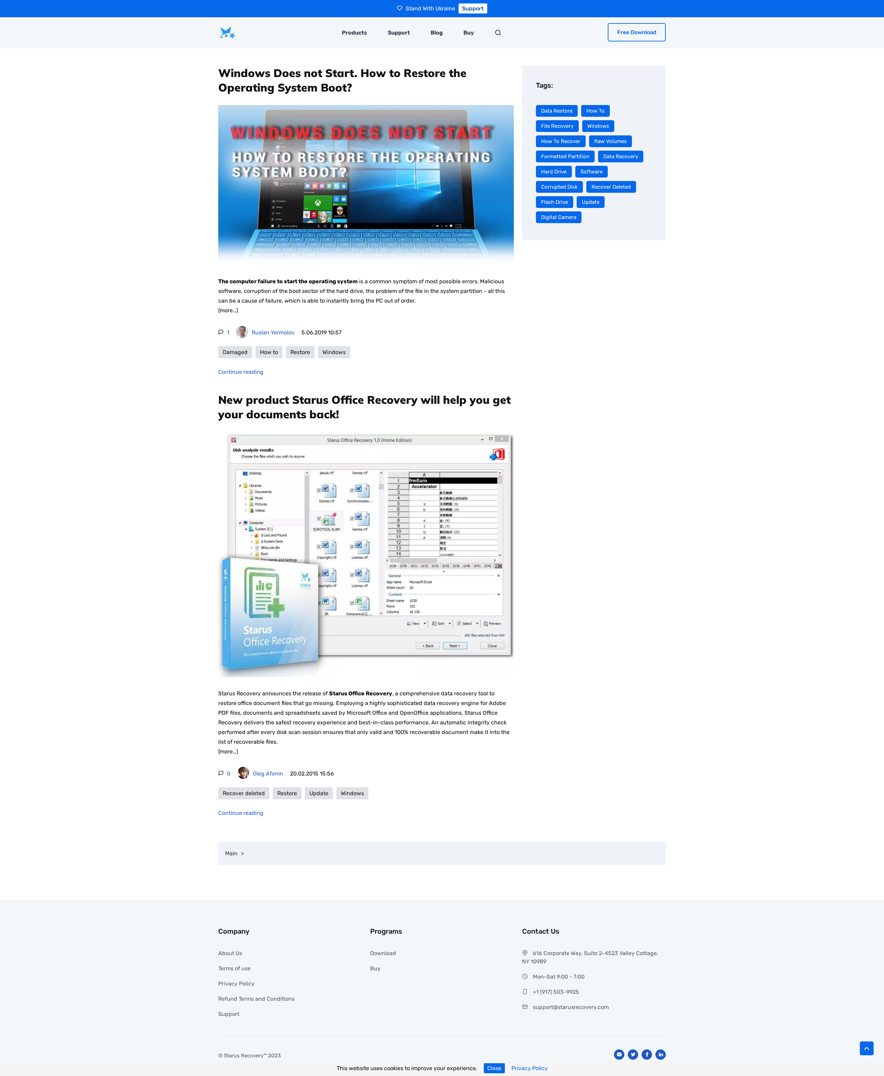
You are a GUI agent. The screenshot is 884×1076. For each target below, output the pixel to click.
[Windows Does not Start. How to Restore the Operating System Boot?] (366, 185)
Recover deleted (244, 793)
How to (269, 352)
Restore (300, 352)
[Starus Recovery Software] (227, 32)
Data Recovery (620, 156)
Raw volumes (610, 141)
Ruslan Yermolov (273, 332)
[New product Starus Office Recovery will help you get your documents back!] (366, 555)
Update (318, 793)
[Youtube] (619, 1054)
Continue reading (240, 372)
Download (383, 953)
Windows (334, 352)
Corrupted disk (559, 187)
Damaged (235, 352)
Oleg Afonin (268, 773)
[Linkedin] (660, 1054)
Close (494, 1068)
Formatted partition (565, 156)
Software (591, 172)
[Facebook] (647, 1054)
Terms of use (234, 968)
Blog (437, 32)
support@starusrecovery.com (571, 1007)
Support (399, 32)
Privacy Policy (529, 1068)
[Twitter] (633, 1054)
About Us (230, 953)
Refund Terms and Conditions (256, 999)
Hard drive (554, 172)
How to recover (560, 141)
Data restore (557, 111)
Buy (468, 32)
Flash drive (554, 202)
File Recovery (557, 126)
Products (354, 32)
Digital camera (558, 217)
